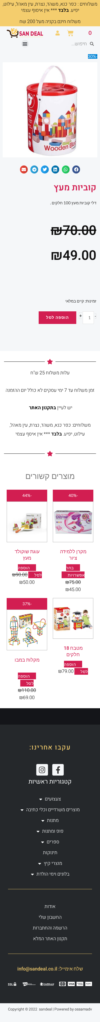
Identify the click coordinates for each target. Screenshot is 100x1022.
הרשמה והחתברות (50, 928)
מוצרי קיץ (53, 863)
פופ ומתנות (52, 831)
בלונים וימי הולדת (53, 874)
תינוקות (50, 852)
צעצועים (53, 799)
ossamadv (83, 1009)
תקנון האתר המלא (50, 938)
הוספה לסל (57, 317)
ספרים (53, 842)
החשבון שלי (50, 917)
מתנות (53, 820)
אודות (50, 906)
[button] (25, 44)
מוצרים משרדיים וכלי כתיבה (53, 809)
